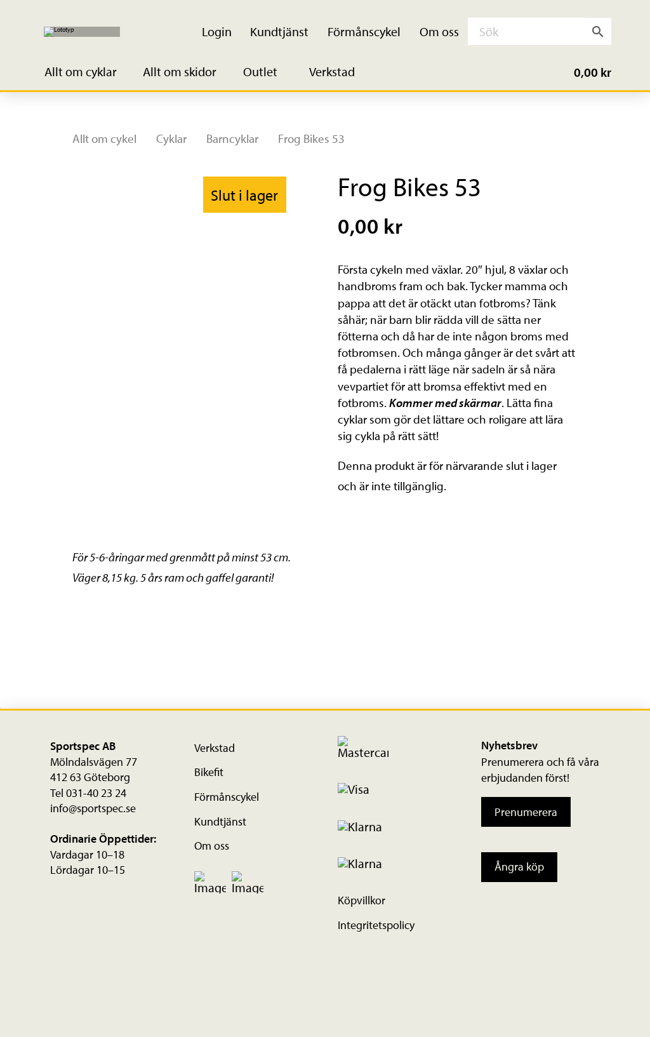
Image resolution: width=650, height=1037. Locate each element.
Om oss (211, 845)
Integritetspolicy (376, 925)
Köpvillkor (361, 900)
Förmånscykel (226, 796)
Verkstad (214, 747)
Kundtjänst (220, 821)
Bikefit (208, 772)
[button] (88, 72)
